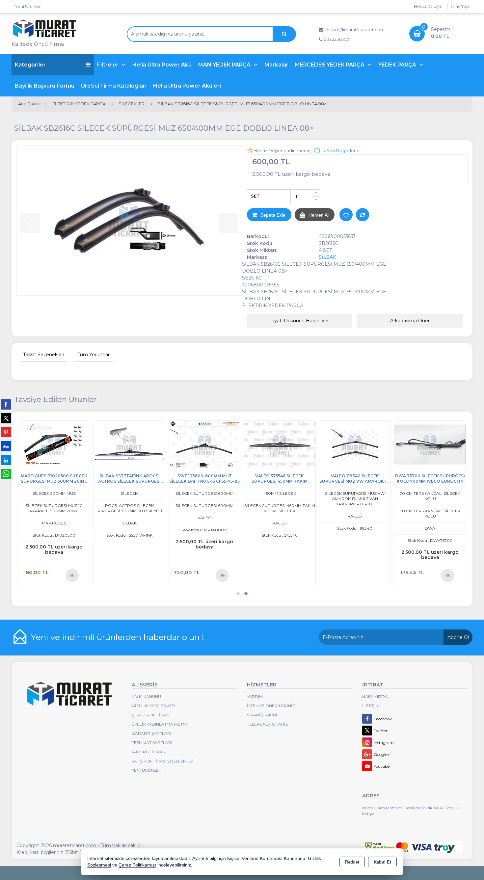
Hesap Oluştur (429, 6)
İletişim (370, 705)
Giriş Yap (460, 6)
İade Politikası (149, 751)
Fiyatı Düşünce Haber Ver (299, 321)
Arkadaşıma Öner (410, 321)
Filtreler (108, 65)
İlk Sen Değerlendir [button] (341, 150)
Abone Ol (458, 637)
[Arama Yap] (284, 34)
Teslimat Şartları (152, 742)
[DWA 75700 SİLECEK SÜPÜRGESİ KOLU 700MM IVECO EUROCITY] (430, 444)
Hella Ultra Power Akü (162, 65)
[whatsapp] (6, 474)
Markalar (276, 65)
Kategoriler (30, 65)
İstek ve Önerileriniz (271, 705)
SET (255, 196)
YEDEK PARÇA (397, 65)
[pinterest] (6, 432)
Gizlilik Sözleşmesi (153, 705)
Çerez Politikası (150, 714)
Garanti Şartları (151, 733)
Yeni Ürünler (147, 770)
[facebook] (6, 404)
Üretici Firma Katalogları (114, 86)
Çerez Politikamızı (137, 865)
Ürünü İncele (72, 575)
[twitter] (6, 418)
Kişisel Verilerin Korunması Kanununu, (267, 858)
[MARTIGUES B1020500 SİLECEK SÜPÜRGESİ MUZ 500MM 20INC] (54, 444)
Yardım (255, 696)
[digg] (6, 446)
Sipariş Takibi (262, 714)
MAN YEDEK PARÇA (225, 65)
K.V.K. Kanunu (146, 696)
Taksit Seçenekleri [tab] (43, 355)
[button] (238, 593)
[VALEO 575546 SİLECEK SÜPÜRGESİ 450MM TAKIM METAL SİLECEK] (279, 444)
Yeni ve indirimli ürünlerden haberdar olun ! (117, 637)
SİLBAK (327, 257)
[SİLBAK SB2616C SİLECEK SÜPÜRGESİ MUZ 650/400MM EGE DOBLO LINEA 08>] (129, 220)
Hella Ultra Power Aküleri (187, 86)
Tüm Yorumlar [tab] (93, 355)
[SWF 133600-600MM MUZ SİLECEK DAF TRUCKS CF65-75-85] (204, 444)
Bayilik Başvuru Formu (44, 86)
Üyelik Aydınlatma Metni (159, 724)
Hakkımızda (375, 696)
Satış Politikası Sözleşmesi (162, 761)
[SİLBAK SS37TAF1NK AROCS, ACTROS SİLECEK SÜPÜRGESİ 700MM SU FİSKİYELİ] (129, 444)
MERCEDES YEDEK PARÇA (330, 65)
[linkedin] (6, 460)
